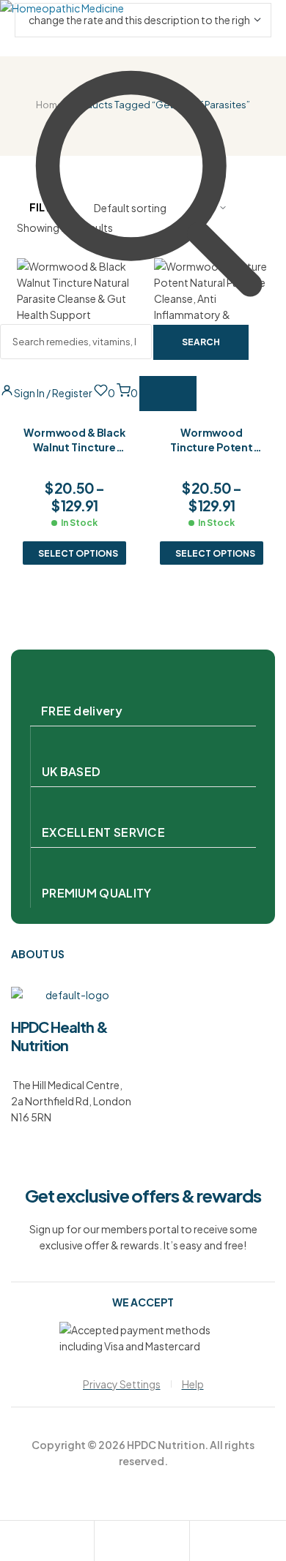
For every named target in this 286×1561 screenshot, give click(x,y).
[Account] (105, 1542)
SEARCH (201, 341)
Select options (78, 553)
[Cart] (201, 1542)
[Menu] (168, 393)
